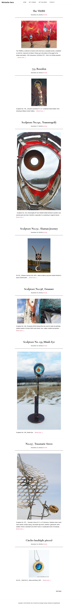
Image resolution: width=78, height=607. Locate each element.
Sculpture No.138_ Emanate (39, 289)
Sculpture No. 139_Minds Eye (39, 342)
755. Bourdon (39, 69)
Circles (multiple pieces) (39, 540)
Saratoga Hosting (43, 603)
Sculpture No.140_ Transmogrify (39, 122)
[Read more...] (22, 57)
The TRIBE (39, 11)
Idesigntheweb (56, 603)
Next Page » (59, 591)
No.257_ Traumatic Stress (39, 443)
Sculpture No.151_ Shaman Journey (39, 228)
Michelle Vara (8, 2)
